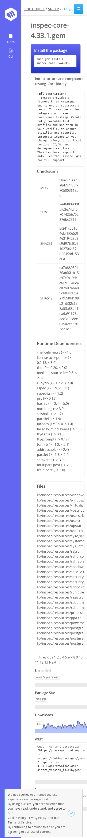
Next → (55, 662)
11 (37, 662)
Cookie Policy (17, 818)
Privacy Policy (36, 818)
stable (53, 8)
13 (46, 662)
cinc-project (34, 8)
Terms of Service (19, 822)
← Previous (44, 657)
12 (42, 662)
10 (81, 657)
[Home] (10, 16)
